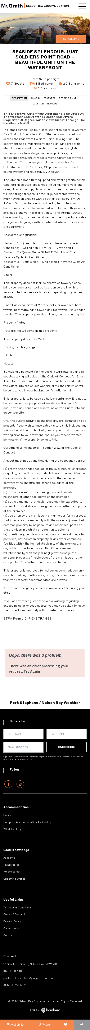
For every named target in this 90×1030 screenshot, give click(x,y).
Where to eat (12, 872)
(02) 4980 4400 (13, 971)
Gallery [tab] (35, 98)
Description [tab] (19, 98)
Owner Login (11, 928)
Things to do (11, 865)
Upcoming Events (14, 879)
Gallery (73, 39)
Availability (16, 1024)
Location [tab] (38, 104)
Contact (8, 935)
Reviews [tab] (52, 104)
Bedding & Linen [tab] (68, 98)
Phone (46, 1024)
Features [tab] (49, 98)
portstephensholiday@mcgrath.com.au (28, 978)
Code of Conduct (14, 914)
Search (7, 815)
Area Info (9, 858)
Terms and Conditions (17, 908)
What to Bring (12, 829)
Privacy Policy (26, 759)
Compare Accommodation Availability (27, 822)
